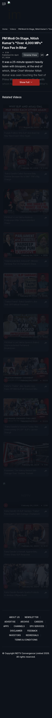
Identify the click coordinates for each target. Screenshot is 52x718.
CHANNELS (19, 626)
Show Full (25, 82)
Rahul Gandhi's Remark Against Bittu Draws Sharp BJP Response (20, 553)
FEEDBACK (32, 630)
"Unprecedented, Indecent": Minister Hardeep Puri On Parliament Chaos (21, 262)
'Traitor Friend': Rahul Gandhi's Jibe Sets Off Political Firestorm (20, 303)
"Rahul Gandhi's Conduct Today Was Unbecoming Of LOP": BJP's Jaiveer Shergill (21, 429)
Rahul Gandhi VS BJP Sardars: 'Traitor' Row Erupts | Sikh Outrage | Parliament (22, 512)
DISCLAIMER (16, 630)
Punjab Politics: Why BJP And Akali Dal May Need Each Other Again (21, 134)
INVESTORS (15, 635)
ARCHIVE (25, 621)
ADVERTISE (9, 621)
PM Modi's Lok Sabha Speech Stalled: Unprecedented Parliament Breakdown (21, 345)
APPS (6, 626)
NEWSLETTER (31, 617)
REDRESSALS (32, 635)
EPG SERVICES (37, 626)
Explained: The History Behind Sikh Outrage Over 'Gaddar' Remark (20, 471)
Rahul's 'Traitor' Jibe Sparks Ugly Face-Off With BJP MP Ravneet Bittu (20, 387)
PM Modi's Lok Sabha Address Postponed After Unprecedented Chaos (19, 220)
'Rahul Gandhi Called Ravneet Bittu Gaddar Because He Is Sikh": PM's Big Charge (21, 176)
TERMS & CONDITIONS (26, 639)
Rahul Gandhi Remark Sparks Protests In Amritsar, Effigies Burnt (21, 593)
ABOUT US (14, 617)
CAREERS (38, 621)
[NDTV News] (14, 12)
